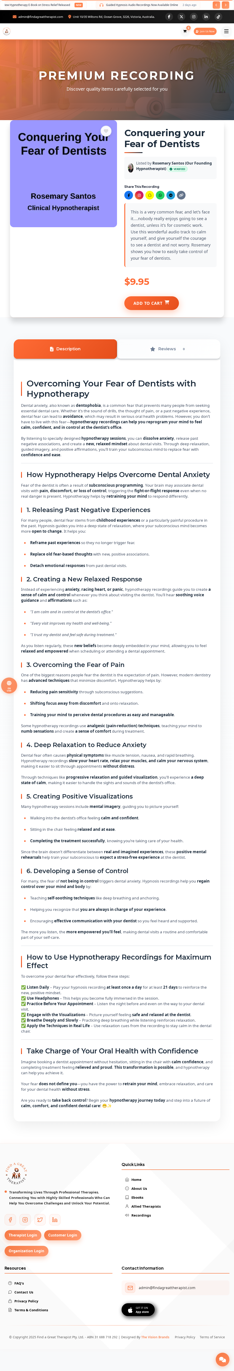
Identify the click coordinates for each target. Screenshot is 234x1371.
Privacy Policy (26, 1301)
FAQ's (19, 1283)
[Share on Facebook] (128, 195)
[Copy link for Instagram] (139, 195)
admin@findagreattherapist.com (167, 1287)
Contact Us (23, 1292)
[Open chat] (222, 1359)
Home (136, 1179)
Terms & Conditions (31, 1310)
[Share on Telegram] (170, 195)
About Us (139, 1188)
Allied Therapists (146, 1206)
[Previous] (216, 5)
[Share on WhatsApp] (160, 195)
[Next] (225, 5)
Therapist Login (23, 1235)
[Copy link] (181, 195)
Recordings (141, 1215)
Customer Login (62, 1235)
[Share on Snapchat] (149, 195)
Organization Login (26, 1250)
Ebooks (137, 1197)
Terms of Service (212, 1337)
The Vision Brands (155, 1337)
